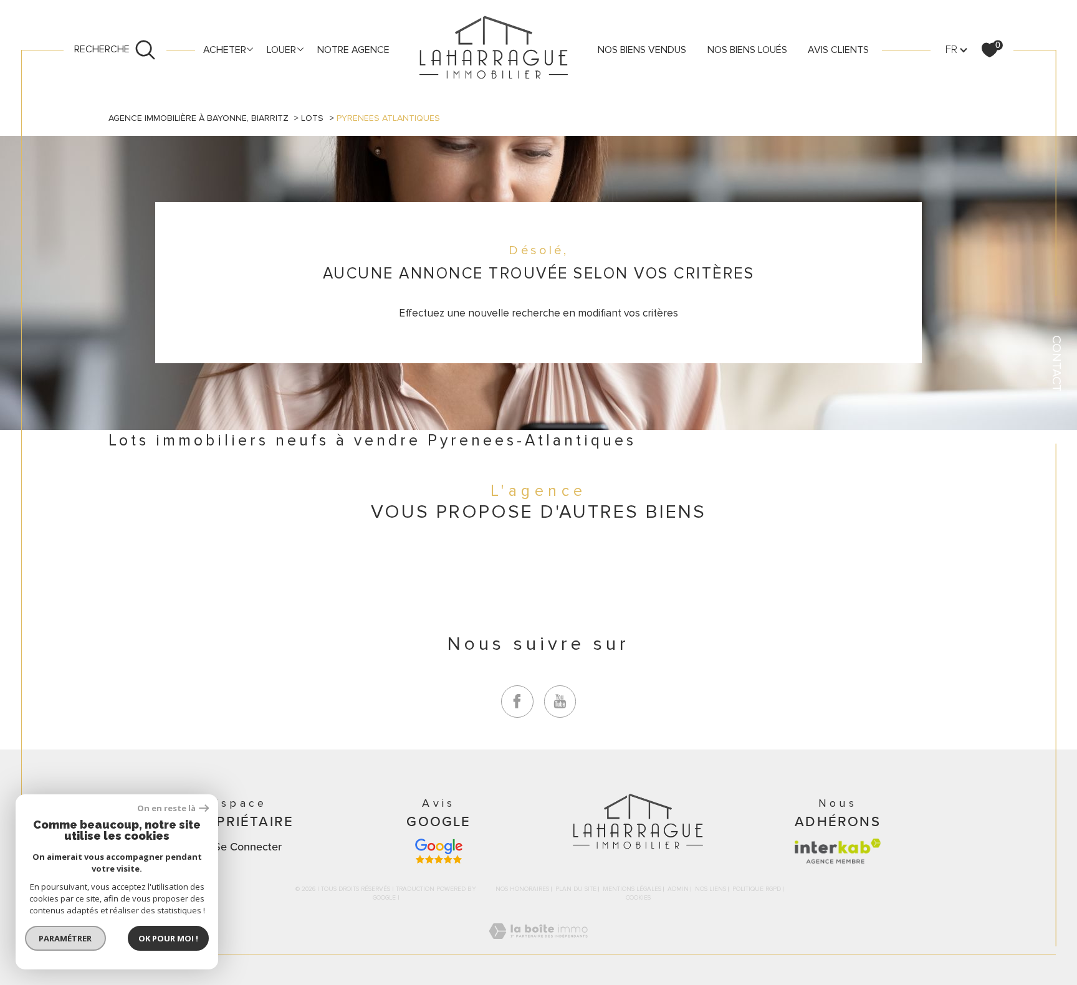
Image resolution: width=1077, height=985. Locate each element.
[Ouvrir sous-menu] (250, 49)
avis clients (838, 50)
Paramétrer (65, 938)
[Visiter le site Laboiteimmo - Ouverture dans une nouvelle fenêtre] (538, 946)
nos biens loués (747, 50)
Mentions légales (632, 889)
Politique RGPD (756, 889)
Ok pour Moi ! (168, 938)
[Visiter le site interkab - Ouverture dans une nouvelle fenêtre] (838, 851)
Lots (312, 118)
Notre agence (353, 50)
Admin (678, 889)
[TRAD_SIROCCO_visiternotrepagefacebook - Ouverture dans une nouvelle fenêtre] (517, 701)
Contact (1056, 363)
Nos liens (710, 889)
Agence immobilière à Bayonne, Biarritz (198, 118)
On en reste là (166, 808)
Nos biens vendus (642, 50)
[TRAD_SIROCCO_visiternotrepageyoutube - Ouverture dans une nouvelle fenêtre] (560, 701)
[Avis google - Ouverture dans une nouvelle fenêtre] (438, 851)
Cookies (638, 898)
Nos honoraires (522, 889)
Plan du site (575, 889)
